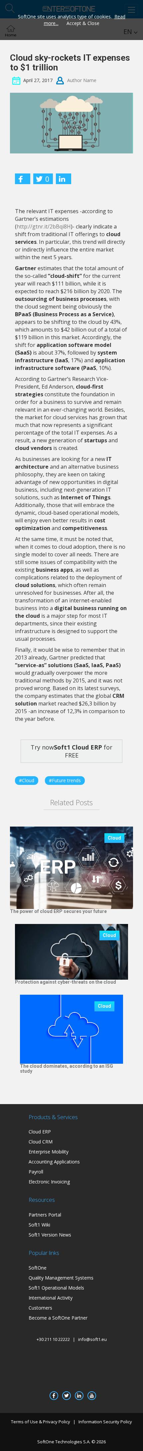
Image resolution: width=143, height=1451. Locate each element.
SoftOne (38, 1268)
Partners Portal (45, 1215)
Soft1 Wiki (39, 1225)
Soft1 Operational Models (56, 1288)
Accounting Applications (54, 1161)
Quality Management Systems (61, 1278)
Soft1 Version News (50, 1235)
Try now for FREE (71, 751)
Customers (40, 1308)
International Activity (50, 1298)
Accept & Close (83, 23)
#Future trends (65, 780)
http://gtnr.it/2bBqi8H (44, 226)
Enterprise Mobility (49, 1151)
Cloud (114, 838)
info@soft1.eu (92, 1339)
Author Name (81, 80)
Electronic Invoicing (49, 1181)
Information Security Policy (105, 1422)
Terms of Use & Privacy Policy (40, 1422)
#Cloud (26, 780)
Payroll (36, 1171)
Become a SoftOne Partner (58, 1318)
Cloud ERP (40, 1131)
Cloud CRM (41, 1141)
